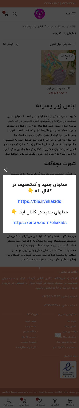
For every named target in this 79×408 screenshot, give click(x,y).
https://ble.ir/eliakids (39, 202)
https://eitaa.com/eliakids (39, 223)
